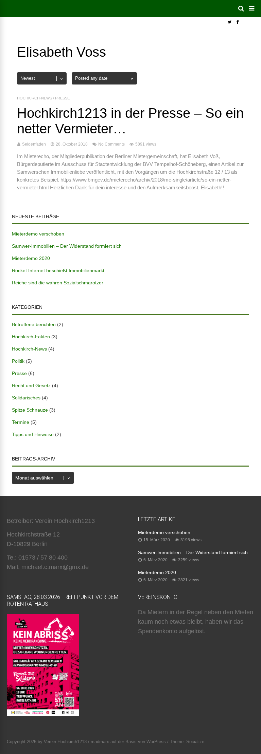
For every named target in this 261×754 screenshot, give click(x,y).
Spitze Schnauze (30, 410)
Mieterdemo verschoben (38, 234)
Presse (62, 98)
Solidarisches (26, 397)
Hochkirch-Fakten (31, 336)
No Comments (111, 144)
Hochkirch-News (34, 98)
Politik (18, 361)
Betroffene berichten (34, 324)
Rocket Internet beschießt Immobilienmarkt (58, 270)
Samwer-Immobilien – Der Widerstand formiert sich (67, 246)
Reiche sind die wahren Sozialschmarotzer (57, 282)
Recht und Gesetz (31, 385)
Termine (20, 422)
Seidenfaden (34, 144)
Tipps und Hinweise (33, 434)
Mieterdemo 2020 (31, 258)
